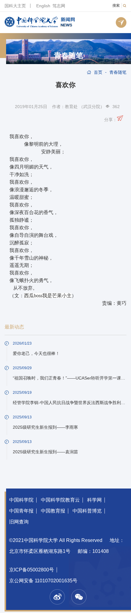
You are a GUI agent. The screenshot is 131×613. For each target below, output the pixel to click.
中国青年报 (21, 510)
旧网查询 (19, 521)
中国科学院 (21, 499)
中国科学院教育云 (60, 499)
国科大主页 (15, 5)
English (43, 5)
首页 (98, 72)
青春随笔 (68, 56)
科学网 (94, 499)
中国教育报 (53, 510)
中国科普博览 (87, 510)
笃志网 (58, 5)
